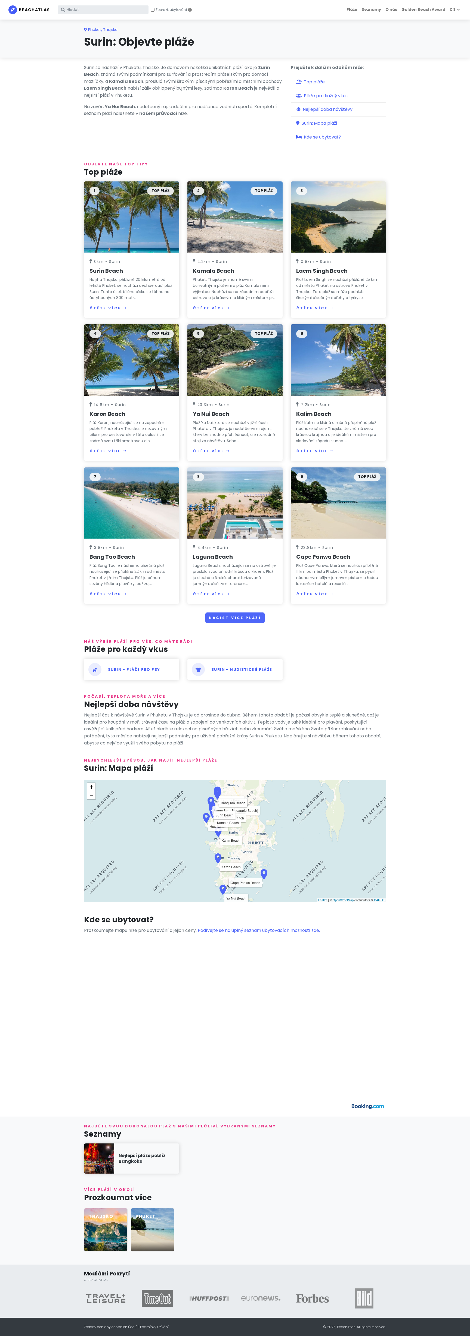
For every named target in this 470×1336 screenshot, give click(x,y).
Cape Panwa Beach (323, 557)
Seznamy (371, 9)
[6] (338, 360)
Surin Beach (106, 271)
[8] (235, 503)
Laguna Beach (213, 557)
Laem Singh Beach (322, 271)
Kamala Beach (213, 271)
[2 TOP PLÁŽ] (235, 217)
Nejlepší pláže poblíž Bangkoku (142, 1158)
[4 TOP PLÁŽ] (131, 360)
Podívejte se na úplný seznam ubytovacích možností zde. (259, 930)
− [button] (91, 795)
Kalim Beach (314, 414)
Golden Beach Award (423, 9)
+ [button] (91, 787)
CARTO (379, 900)
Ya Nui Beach (211, 414)
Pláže (352, 9)
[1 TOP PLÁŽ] (131, 217)
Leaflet (322, 900)
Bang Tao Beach (112, 557)
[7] (131, 503)
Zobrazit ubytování (171, 10)
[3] (338, 217)
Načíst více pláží (235, 617)
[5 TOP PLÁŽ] (235, 360)
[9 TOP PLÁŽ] (338, 503)
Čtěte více (105, 308)
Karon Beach (107, 414)
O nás (391, 9)
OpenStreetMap (343, 900)
